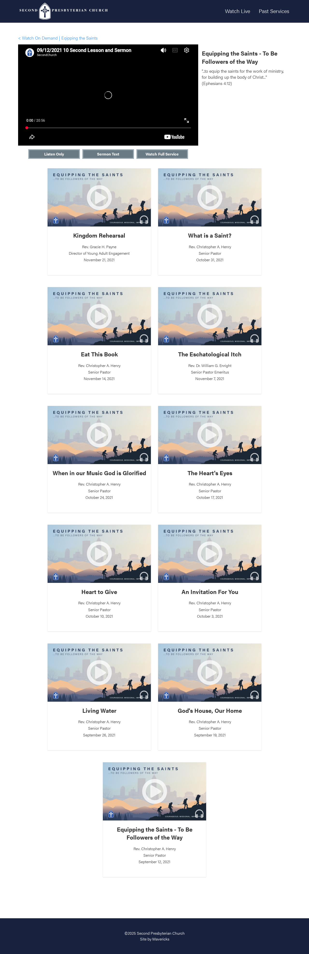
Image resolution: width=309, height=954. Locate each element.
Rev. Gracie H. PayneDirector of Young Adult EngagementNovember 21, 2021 (99, 246)
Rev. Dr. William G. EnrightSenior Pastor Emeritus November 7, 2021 (209, 365)
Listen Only (54, 154)
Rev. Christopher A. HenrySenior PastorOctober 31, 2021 (210, 246)
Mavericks (160, 939)
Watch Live (237, 10)
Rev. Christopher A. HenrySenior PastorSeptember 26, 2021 (99, 722)
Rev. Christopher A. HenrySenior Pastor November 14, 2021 (99, 365)
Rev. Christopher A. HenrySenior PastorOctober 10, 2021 (99, 603)
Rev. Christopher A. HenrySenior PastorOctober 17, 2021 (210, 484)
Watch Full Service (162, 154)
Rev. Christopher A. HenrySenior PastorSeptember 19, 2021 (210, 722)
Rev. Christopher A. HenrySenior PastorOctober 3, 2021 (210, 603)
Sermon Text (108, 154)
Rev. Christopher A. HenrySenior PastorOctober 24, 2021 (99, 484)
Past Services (274, 10)
